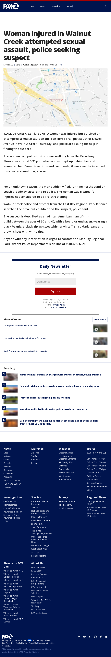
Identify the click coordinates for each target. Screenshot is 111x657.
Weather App (65, 476)
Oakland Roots (94, 472)
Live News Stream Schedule (39, 592)
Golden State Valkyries (97, 469)
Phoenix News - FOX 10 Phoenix (96, 508)
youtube (84, 636)
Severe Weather (66, 472)
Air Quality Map (66, 462)
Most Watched (12, 319)
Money (63, 497)
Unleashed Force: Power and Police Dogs (11, 518)
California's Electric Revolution (40, 502)
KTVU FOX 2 (8, 65)
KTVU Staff (36, 570)
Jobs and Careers (39, 574)
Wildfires (7, 466)
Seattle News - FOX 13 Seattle (96, 514)
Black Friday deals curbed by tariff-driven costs (25, 351)
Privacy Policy (58, 304)
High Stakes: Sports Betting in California (40, 512)
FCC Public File (38, 609)
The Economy (65, 504)
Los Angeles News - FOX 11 (96, 502)
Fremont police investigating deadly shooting (45, 397)
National (7, 456)
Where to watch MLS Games (13, 620)
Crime (6, 459)
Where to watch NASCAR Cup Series (12, 585)
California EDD (10, 501)
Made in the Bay (39, 517)
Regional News (96, 497)
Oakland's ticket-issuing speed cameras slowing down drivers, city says (59, 386)
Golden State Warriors (97, 462)
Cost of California (11, 508)
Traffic (34, 456)
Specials (36, 497)
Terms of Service (57, 307)
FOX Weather (65, 479)
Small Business (66, 508)
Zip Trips (35, 452)
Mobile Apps (37, 596)
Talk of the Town (39, 527)
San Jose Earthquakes (97, 486)
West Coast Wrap (11, 480)
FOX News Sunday (12, 483)
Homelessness (10, 504)
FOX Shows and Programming (38, 582)
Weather (64, 448)
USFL (89, 489)
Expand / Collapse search (106, 6)
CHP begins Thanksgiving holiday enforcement (25, 338)
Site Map (35, 606)
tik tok (101, 636)
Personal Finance (67, 501)
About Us (37, 563)
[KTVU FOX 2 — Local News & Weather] (13, 6)
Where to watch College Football (11, 575)
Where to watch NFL (13, 570)
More (69, 6)
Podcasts (7, 477)
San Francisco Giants (96, 465)
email (79, 636)
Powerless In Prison (12, 511)
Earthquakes (65, 469)
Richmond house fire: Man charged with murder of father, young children (60, 374)
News (18, 65)
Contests (35, 459)
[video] (100, 328)
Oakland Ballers (94, 476)
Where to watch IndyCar (10, 591)
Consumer (8, 473)
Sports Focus (37, 523)
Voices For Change (40, 545)
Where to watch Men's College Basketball (10, 598)
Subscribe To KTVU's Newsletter (41, 601)
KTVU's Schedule (39, 587)
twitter (106, 636)
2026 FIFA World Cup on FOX (96, 454)
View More (100, 319)
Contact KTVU (37, 577)
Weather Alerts (66, 452)
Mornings (37, 448)
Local (6, 452)
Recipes (34, 463)
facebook (90, 636)
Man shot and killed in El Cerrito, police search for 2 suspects (53, 409)
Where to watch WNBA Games (10, 614)
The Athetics (92, 479)
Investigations (12, 497)
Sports (91, 448)
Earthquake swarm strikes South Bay (20, 325)
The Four (35, 507)
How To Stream (38, 567)
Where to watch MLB (13, 580)
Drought (7, 463)
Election (7, 487)
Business (7, 470)
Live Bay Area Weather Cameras (67, 457)
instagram (95, 636)
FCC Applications (39, 613)
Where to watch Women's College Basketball (11, 607)
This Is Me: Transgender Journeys (41, 532)
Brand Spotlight (38, 555)
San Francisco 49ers (96, 458)
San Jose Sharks (94, 483)
